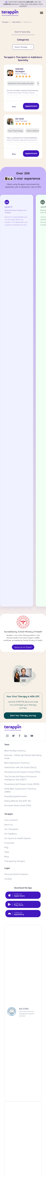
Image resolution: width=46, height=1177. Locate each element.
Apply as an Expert (23, 647)
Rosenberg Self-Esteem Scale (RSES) (21, 784)
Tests (6, 852)
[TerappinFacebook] (20, 735)
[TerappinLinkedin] (26, 735)
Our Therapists (11, 829)
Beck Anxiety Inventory (15, 750)
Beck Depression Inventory (17, 762)
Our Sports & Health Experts (17, 838)
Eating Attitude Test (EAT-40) (17, 801)
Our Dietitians (10, 833)
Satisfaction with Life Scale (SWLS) (20, 767)
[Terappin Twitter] (14, 735)
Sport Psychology (15, 131)
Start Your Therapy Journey (23, 715)
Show (14, 107)
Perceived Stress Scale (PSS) (17, 805)
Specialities (16, 22)
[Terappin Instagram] (7, 735)
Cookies (8, 878)
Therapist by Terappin (14, 861)
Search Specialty (22, 31)
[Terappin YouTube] (32, 735)
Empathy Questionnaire (15, 796)
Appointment (31, 106)
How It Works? (11, 820)
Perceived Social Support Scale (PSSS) (22, 772)
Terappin (5, 22)
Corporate (9, 843)
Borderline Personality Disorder (21, 83)
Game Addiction (33, 131)
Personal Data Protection (16, 874)
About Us (8, 824)
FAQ (6, 847)
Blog (6, 856)
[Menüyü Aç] (41, 13)
